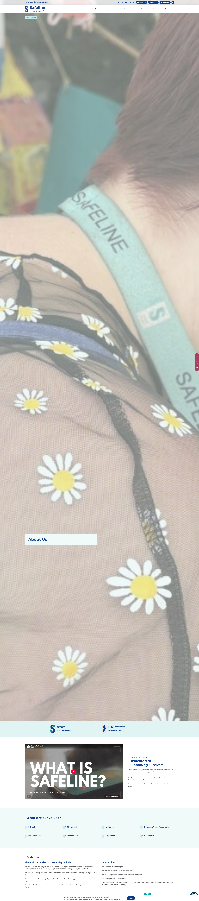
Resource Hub (111, 9)
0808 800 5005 (115, 730)
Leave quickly (197, 360)
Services (95, 9)
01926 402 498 (64, 730)
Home (68, 9)
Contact (167, 9)
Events (155, 9)
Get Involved (128, 9)
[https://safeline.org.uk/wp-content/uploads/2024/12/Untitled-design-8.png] (104, 729)
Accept (131, 898)
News (143, 9)
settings (117, 899)
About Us (81, 9)
